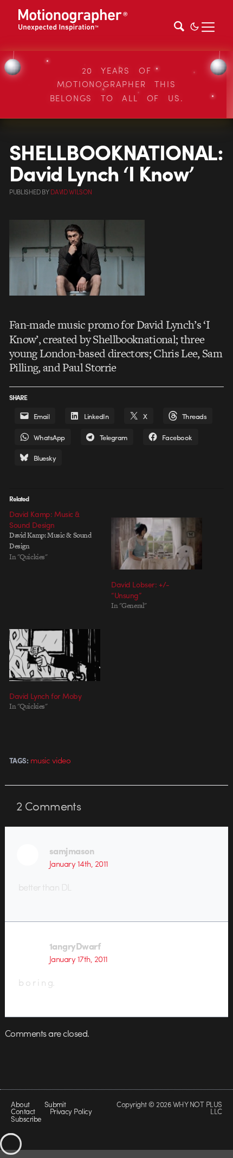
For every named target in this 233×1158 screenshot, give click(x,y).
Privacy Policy (71, 1111)
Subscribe (26, 1118)
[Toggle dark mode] (194, 25)
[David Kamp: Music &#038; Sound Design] (60, 535)
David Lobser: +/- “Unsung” (140, 589)
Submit (55, 1104)
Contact (23, 1111)
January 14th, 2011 (78, 863)
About (20, 1104)
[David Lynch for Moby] (54, 655)
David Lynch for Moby (45, 695)
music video (50, 760)
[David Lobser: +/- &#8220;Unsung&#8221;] (156, 544)
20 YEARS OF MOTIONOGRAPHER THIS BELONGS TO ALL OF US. (117, 84)
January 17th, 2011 (78, 959)
